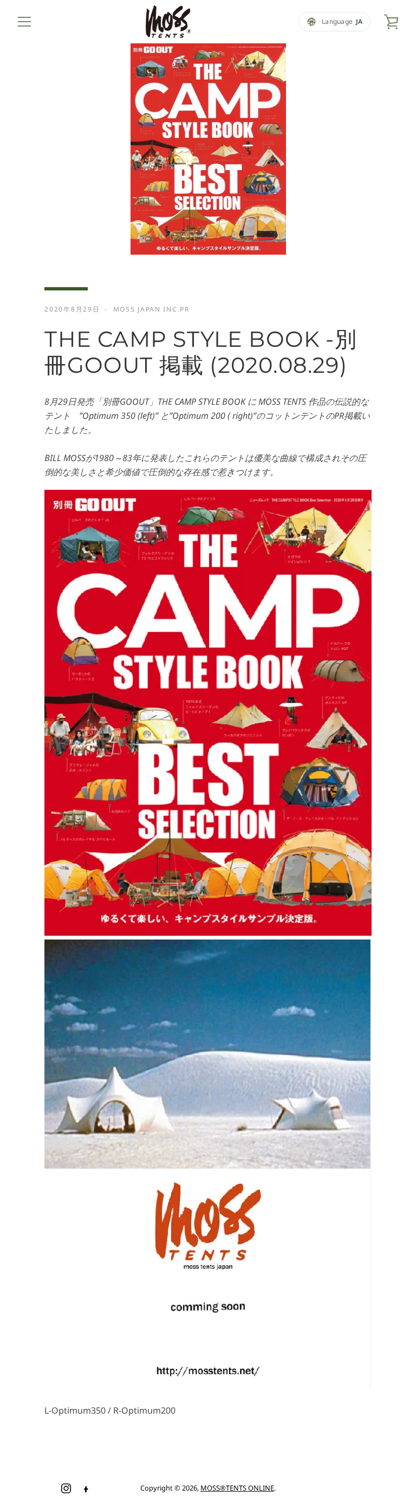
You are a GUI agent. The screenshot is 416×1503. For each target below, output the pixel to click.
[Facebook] (86, 1488)
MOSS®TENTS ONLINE (237, 1488)
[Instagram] (66, 1488)
